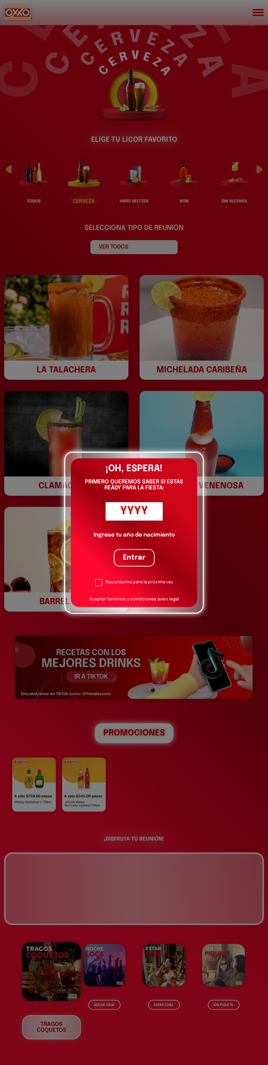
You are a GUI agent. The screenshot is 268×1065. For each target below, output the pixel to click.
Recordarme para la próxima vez (139, 582)
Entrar (134, 557)
